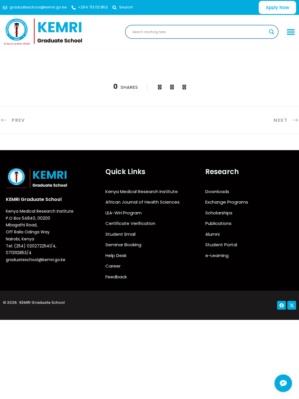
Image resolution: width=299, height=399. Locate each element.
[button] (291, 31)
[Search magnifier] (271, 32)
